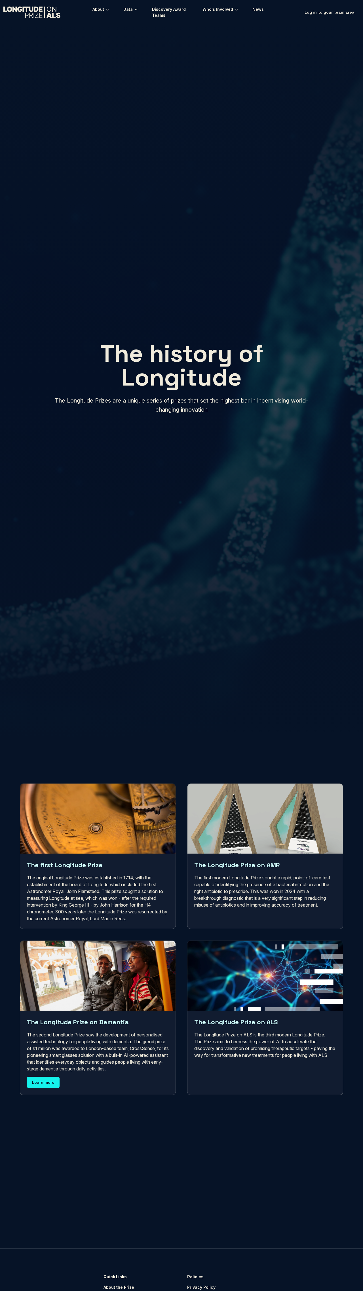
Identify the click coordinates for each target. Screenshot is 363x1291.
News (258, 9)
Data (128, 9)
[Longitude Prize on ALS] (31, 12)
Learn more (43, 1082)
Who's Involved (218, 9)
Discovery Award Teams (169, 12)
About (98, 9)
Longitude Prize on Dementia (178, 1208)
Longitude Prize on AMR (104, 1208)
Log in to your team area (329, 12)
